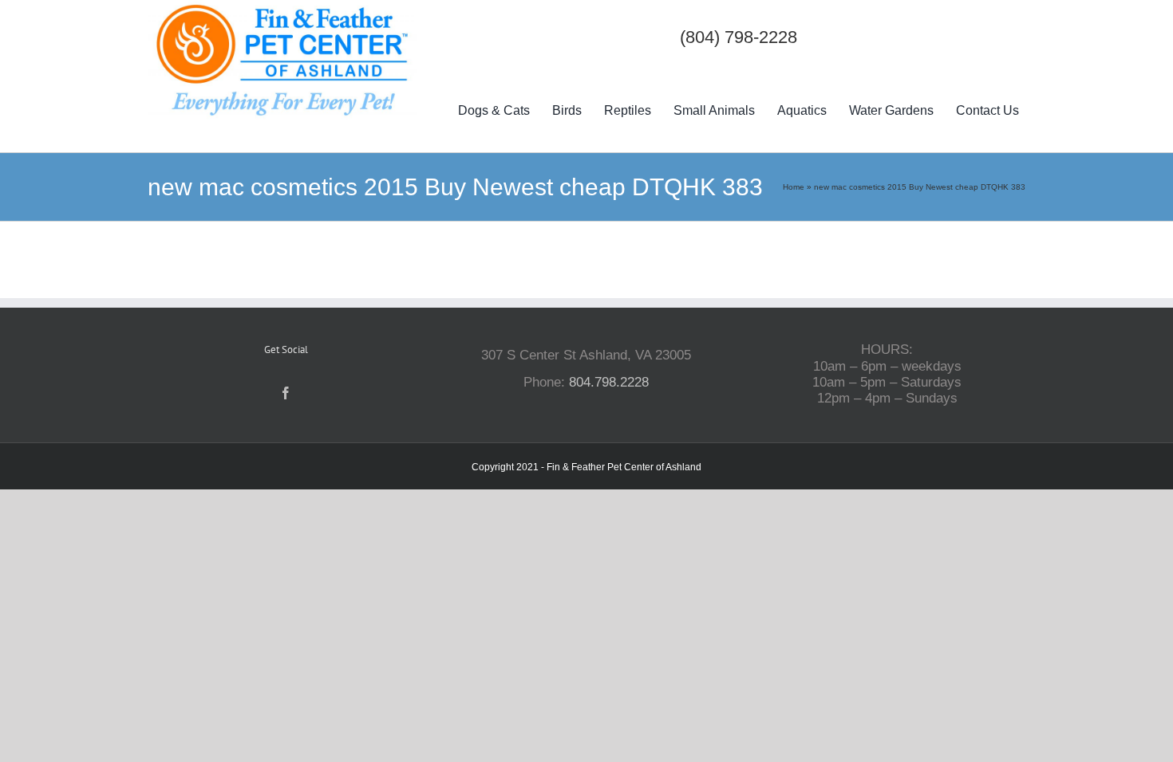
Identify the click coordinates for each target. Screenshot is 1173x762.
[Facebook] (285, 393)
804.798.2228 (609, 382)
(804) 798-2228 (738, 37)
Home (793, 187)
